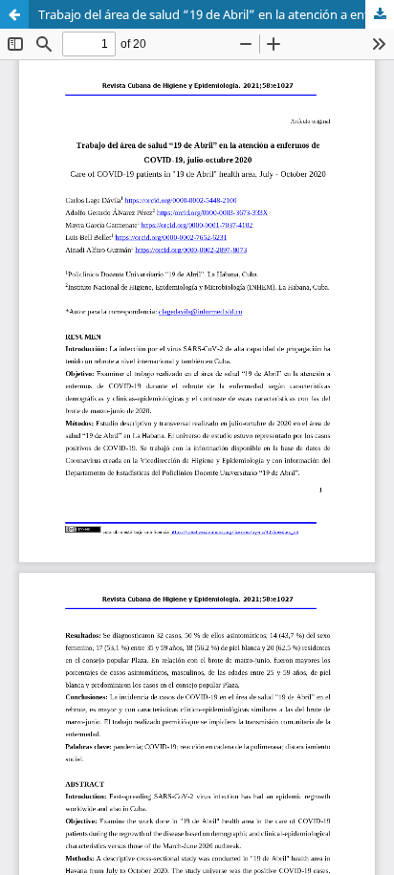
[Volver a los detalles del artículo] (14, 14)
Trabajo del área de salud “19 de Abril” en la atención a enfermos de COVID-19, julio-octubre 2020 (216, 14)
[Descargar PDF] (379, 14)
